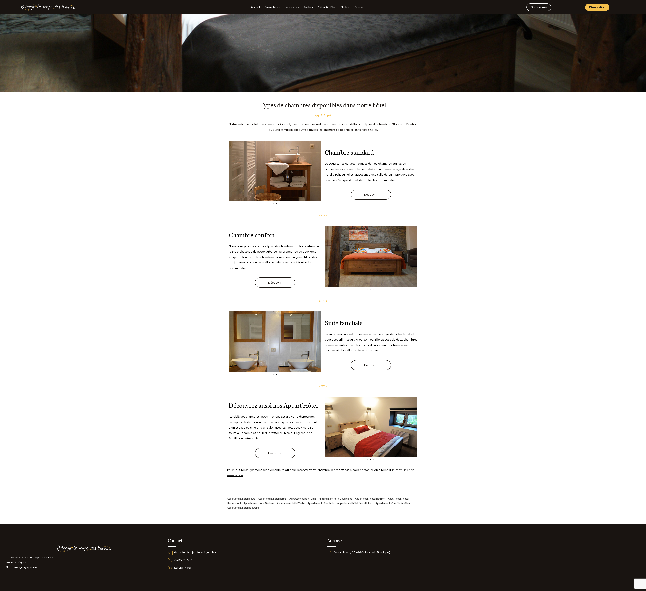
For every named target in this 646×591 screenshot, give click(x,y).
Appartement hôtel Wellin (291, 503)
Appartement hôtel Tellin (321, 503)
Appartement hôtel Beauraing (243, 507)
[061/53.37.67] (170, 560)
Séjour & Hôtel (326, 7)
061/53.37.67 (183, 560)
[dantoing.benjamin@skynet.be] (170, 553)
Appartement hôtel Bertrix (272, 498)
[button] (273, 203)
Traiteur (308, 7)
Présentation (272, 7)
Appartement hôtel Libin (302, 498)
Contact (359, 7)
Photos (344, 7)
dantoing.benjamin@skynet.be (195, 552)
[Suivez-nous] (170, 568)
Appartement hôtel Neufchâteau (393, 503)
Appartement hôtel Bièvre (241, 498)
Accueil (255, 7)
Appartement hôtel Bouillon (370, 498)
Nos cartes (292, 7)
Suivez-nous (182, 568)
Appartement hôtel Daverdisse (335, 498)
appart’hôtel (243, 422)
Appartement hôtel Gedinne (259, 503)
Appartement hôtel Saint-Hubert (355, 503)
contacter (367, 470)
